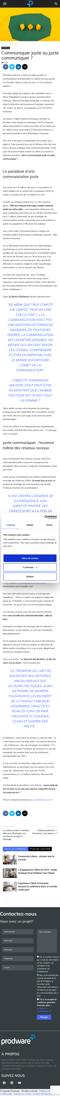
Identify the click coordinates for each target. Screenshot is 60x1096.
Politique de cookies (22, 1094)
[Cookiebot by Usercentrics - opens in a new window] (44, 517)
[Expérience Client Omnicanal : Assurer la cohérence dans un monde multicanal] (10, 886)
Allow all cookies (30, 558)
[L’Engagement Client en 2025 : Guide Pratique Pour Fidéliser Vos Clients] (10, 873)
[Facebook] (4, 1083)
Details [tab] (30, 525)
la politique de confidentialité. (44, 1008)
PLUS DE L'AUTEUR (40, 849)
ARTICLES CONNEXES (15, 849)
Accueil (4, 44)
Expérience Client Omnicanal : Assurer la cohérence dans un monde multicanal (37, 886)
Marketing (13, 44)
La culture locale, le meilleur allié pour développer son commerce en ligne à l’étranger (16, 835)
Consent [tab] (11, 525)
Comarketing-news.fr (42, 799)
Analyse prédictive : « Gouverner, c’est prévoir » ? (44, 832)
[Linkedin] (12, 1083)
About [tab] (49, 525)
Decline (30, 576)
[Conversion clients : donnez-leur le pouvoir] (10, 859)
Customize (28, 567)
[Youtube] (19, 1083)
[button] (56, 4)
